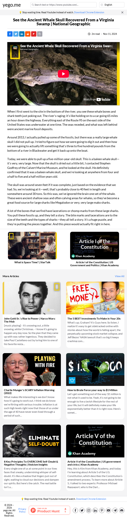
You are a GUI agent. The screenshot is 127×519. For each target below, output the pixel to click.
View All (119, 276)
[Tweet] (16, 34)
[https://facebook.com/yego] (75, 510)
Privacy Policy (22, 510)
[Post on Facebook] (10, 34)
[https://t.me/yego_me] (115, 510)
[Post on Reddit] (27, 34)
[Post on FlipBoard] (33, 34)
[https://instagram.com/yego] (88, 510)
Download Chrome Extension (89, 12)
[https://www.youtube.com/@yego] (108, 510)
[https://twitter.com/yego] (82, 510)
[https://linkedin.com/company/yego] (95, 510)
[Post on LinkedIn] (21, 34)
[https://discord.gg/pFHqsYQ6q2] (121, 510)
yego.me (12, 5)
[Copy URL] (39, 34)
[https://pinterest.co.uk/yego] (102, 510)
